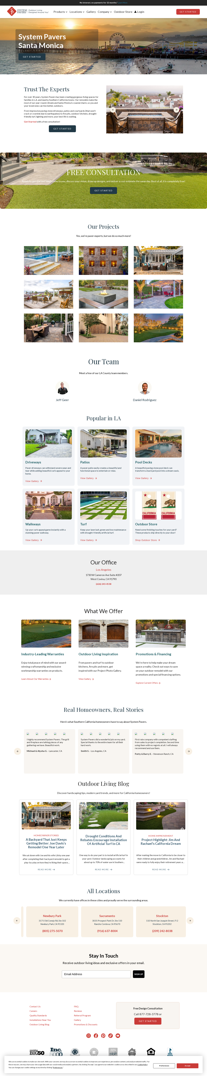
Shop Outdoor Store (146, 540)
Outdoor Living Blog (39, 1024)
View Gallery (32, 481)
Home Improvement (160, 835)
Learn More (122, 3)
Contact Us (35, 1006)
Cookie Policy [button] (142, 1064)
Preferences (164, 1066)
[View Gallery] (103, 652)
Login (140, 11)
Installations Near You (40, 1020)
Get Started (188, 12)
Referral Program (82, 1015)
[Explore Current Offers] (160, 652)
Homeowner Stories (46, 835)
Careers (33, 1011)
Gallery (91, 11)
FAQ (76, 1006)
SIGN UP (138, 974)
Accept (187, 1066)
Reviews (78, 1011)
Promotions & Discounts (85, 1024)
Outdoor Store (123, 11)
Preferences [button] (58, 1067)
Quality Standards (38, 1015)
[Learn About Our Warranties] (46, 652)
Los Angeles (103, 569)
